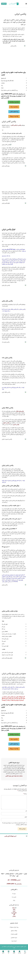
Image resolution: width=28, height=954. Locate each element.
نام (26, 811)
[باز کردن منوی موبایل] (26, 3)
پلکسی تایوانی (6, 423)
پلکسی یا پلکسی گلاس (16, 125)
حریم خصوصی (14, 937)
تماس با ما (14, 897)
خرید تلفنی (4, 3)
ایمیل (26, 817)
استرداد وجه (14, 941)
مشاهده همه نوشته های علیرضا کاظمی (14, 776)
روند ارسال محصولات (14, 927)
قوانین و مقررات (14, 934)
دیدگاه (25, 794)
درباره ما (14, 893)
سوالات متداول (14, 930)
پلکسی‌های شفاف (20, 411)
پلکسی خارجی (16, 424)
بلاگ (14, 900)
